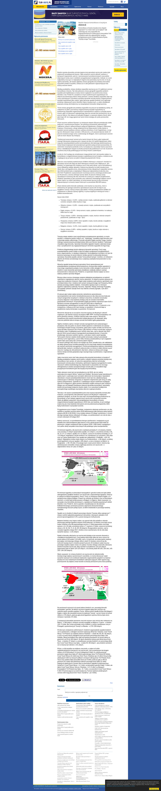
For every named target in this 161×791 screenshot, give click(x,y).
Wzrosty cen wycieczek (65, 730)
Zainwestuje (117, 44)
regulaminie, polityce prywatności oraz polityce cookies (120, 786)
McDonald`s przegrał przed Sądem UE (103, 761)
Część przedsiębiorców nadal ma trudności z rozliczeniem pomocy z (103, 706)
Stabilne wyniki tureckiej (64, 717)
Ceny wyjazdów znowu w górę (65, 53)
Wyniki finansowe (100, 734)
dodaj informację (101, 785)
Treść (58, 689)
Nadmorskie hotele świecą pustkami (83, 766)
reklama (95, 785)
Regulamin (60, 695)
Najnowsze (37, 21)
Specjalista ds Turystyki (120, 49)
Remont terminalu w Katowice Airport (43, 32)
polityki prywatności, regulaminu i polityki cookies (70, 788)
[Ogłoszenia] (120, 27)
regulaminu (65, 697)
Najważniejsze (42, 21)
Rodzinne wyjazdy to (102, 726)
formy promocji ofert (80, 774)
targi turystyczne (98, 770)
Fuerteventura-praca (119, 47)
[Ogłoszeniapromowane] (45, 36)
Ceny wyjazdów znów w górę (64, 48)
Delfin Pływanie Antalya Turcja (83, 781)
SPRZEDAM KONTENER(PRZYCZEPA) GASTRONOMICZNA (82, 778)
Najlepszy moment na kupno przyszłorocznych (101, 719)
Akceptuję (154, 789)
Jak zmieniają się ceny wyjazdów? (65, 51)
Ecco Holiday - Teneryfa (100, 768)
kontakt (91, 785)
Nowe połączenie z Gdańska (41, 28)
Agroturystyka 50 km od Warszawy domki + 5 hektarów (120, 53)
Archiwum (48, 21)
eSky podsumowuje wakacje (41, 30)
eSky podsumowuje (63, 705)
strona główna (85, 785)
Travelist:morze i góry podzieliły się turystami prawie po (84, 706)
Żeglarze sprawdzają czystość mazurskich (101, 732)
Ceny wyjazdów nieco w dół (64, 46)
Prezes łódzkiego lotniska (65, 732)
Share (111, 683)
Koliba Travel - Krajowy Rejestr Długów (103, 775)
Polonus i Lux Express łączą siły (102, 766)
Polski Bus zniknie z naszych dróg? (65, 772)
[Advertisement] (45, 224)
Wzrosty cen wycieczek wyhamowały (66, 39)
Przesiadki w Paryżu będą (103, 743)
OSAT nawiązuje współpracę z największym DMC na (103, 712)
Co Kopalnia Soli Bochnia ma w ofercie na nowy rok (66, 711)
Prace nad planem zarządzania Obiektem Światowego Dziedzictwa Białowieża (103, 723)
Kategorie (121, 29)
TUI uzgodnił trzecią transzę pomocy (103, 759)
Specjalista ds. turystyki (120, 42)
